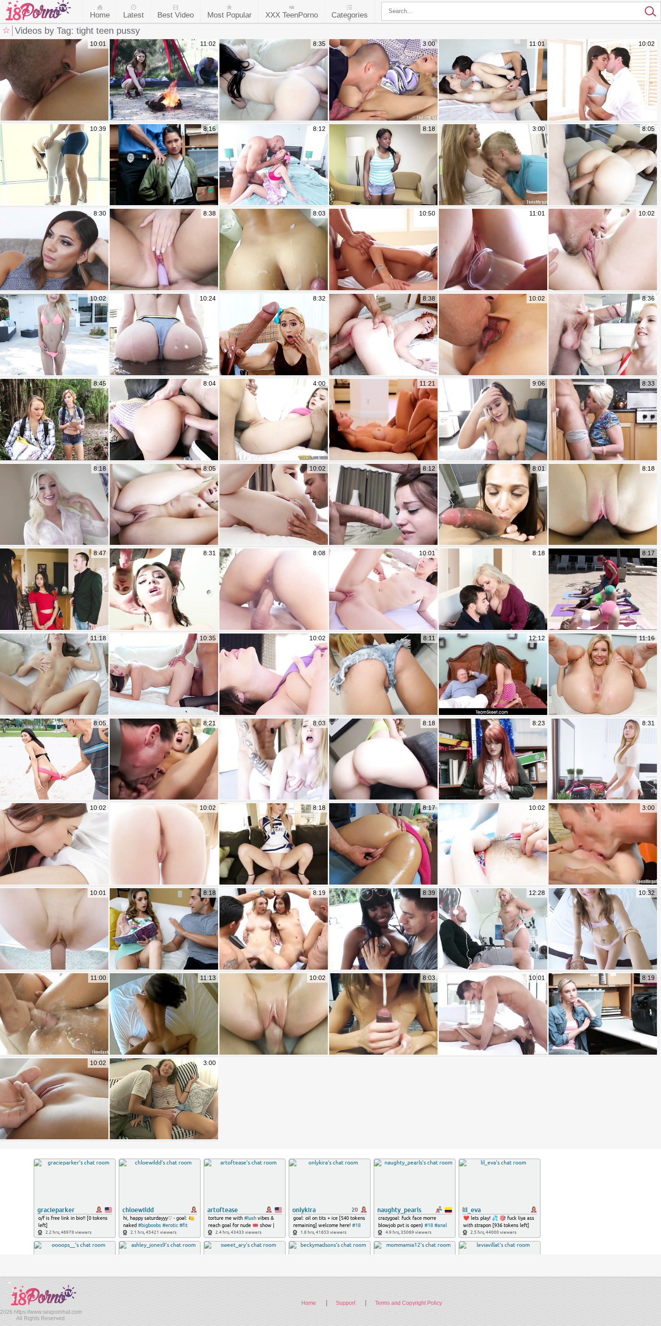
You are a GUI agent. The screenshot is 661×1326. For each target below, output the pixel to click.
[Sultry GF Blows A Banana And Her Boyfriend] (54, 844)
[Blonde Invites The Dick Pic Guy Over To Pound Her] (164, 505)
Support (345, 1303)
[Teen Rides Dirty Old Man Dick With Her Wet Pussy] (493, 675)
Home (100, 15)
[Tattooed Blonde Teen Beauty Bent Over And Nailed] (603, 420)
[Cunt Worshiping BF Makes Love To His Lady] (54, 80)
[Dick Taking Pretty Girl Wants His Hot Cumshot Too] (603, 165)
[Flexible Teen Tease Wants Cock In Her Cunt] (493, 929)
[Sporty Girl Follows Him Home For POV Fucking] (54, 929)
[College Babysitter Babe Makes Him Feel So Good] (164, 929)
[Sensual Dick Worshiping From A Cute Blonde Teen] (54, 1099)
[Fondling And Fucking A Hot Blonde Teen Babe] (273, 505)
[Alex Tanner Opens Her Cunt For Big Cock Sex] (383, 335)
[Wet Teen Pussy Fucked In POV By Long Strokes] (603, 250)
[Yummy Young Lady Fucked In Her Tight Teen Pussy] (164, 1099)
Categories (349, 15)
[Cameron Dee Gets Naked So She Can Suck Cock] (54, 505)
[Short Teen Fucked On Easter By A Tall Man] (273, 165)
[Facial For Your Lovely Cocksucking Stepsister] (164, 250)
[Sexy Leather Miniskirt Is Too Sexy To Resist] (493, 589)
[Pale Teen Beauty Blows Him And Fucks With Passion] (164, 844)
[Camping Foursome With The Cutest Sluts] (54, 420)
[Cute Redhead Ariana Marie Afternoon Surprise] (383, 420)
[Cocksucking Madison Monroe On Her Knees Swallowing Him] (383, 675)
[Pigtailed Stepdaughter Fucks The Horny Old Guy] (164, 760)
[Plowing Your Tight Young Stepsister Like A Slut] (603, 505)
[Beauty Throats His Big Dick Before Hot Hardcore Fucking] (603, 80)
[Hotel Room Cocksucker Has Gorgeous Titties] (493, 420)
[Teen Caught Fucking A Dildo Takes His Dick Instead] (273, 760)
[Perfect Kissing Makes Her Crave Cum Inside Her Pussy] (54, 1014)
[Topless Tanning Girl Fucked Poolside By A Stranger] (273, 589)
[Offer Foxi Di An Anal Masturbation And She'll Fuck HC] (54, 675)
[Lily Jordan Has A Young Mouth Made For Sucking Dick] (164, 589)
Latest (133, 15)
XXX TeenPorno (291, 15)
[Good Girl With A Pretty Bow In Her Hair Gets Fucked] (273, 335)
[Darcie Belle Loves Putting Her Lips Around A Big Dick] (164, 675)
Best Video (175, 15)
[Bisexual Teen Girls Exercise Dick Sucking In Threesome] (383, 250)
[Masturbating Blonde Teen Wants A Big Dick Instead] (164, 420)
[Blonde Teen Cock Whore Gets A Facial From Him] (603, 335)
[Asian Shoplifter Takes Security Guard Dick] (164, 165)
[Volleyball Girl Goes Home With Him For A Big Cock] (54, 760)
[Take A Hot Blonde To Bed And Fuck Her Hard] (273, 929)
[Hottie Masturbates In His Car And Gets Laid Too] (603, 929)
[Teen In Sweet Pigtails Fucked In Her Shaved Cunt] (603, 844)
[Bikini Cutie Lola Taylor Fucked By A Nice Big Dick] (493, 844)
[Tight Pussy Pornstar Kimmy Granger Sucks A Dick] (383, 1014)
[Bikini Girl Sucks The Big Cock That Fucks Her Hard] (54, 335)
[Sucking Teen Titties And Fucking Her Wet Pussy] (493, 165)
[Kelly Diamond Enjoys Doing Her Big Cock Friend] (54, 165)
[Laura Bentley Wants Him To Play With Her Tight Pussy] (603, 675)
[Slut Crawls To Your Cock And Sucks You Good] (383, 760)
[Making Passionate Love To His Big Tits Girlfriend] (493, 80)
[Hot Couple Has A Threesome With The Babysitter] (54, 589)
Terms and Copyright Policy (408, 1303)
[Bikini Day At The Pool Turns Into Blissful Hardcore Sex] (273, 675)
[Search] (521, 11)
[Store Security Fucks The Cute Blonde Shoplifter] (603, 1014)
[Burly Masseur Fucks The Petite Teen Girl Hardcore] (383, 844)
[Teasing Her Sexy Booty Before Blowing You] (383, 505)
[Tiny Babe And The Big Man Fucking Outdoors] (383, 589)
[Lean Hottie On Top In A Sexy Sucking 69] (493, 1014)
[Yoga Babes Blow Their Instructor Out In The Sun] (603, 589)
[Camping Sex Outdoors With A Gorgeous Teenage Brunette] (164, 80)
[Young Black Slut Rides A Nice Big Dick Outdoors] (383, 929)
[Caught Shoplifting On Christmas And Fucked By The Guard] (493, 760)
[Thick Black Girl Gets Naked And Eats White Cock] (383, 165)
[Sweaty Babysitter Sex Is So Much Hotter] (54, 250)
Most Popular (229, 15)
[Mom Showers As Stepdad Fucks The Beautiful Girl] (603, 760)
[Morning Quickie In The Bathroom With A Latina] (273, 250)
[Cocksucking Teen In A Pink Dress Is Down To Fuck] (273, 80)
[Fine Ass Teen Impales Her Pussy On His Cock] (383, 80)
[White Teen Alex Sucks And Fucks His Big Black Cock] (273, 420)
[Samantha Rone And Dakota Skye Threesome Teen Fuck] (493, 250)
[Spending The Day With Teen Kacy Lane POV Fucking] (164, 1014)
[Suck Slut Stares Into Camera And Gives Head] (493, 505)
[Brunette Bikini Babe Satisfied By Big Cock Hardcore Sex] (493, 335)
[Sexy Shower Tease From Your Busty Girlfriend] (273, 1014)
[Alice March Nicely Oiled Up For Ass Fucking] (164, 335)
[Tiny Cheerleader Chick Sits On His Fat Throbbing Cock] (273, 844)
